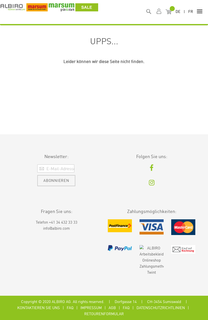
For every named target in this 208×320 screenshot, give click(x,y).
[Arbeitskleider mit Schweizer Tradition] (13, 9)
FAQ (70, 307)
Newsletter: (56, 156)
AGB (112, 307)
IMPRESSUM (91, 307)
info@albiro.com (56, 228)
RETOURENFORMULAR (104, 313)
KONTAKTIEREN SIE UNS (38, 307)
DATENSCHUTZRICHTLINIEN (160, 307)
